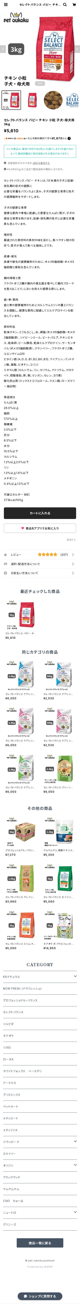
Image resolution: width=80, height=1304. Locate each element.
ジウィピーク (11, 1142)
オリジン (8, 1165)
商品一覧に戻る (40, 1243)
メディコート (10, 1118)
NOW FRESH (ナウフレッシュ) (22, 988)
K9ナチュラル (11, 976)
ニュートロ (9, 1212)
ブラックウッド (11, 1177)
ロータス (8, 1059)
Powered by (36, 1266)
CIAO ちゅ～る (13, 1200)
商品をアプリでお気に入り (41, 528)
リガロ (7, 1047)
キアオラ (8, 1035)
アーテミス (9, 1083)
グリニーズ (9, 1224)
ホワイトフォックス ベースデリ (22, 1071)
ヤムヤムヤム (11, 1189)
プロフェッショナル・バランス (20, 1000)
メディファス (10, 1130)
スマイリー (9, 1153)
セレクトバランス (13, 1012)
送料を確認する (41, 163)
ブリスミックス (12, 1094)
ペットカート (10, 1106)
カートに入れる (40, 513)
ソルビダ (8, 1024)
